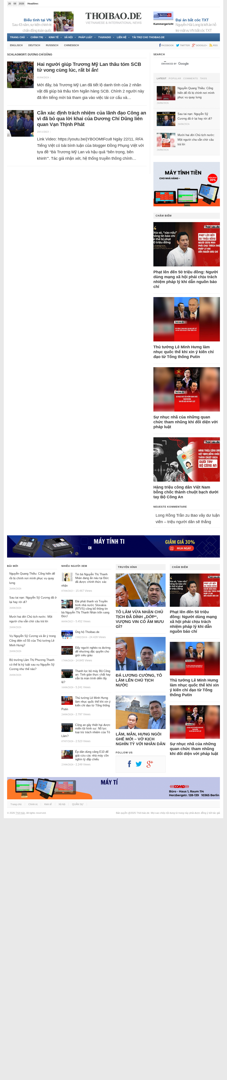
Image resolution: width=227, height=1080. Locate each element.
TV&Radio (104, 37)
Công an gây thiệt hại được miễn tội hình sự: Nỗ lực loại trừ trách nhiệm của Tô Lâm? (85, 730)
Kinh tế (54, 37)
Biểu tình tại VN (37, 20)
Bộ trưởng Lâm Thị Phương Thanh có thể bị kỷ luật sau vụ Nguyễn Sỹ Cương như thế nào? (32, 664)
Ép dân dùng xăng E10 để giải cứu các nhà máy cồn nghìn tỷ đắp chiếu (92, 755)
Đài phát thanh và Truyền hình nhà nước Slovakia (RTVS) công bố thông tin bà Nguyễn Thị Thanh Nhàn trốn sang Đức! (85, 609)
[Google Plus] (152, 765)
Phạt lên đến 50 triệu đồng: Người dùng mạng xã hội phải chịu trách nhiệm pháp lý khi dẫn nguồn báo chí (185, 279)
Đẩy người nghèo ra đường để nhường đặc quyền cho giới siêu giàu (92, 651)
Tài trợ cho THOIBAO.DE (148, 37)
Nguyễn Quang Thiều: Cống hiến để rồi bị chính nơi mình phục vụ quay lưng (32, 578)
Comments (190, 78)
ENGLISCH (16, 45)
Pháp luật (85, 37)
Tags (203, 78)
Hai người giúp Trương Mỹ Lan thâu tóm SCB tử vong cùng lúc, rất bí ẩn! (89, 67)
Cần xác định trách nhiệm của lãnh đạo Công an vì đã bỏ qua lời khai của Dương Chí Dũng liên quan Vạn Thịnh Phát (91, 118)
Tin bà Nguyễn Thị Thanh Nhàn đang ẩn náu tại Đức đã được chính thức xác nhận (85, 580)
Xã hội (68, 37)
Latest (161, 78)
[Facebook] (131, 765)
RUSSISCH (52, 45)
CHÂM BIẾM (164, 215)
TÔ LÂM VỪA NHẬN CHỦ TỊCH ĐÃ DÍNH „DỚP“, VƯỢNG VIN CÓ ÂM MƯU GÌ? (140, 619)
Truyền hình (127, 567)
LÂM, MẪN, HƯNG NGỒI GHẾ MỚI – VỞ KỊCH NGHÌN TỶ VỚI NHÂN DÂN (140, 739)
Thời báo (20, 813)
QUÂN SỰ (77, 804)
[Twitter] (141, 765)
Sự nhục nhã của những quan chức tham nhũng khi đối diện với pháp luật (185, 422)
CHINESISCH (71, 45)
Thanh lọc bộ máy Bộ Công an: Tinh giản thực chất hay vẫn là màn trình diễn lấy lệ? (86, 676)
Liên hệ (121, 37)
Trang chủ (17, 37)
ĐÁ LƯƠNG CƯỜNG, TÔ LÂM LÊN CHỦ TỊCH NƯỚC (139, 680)
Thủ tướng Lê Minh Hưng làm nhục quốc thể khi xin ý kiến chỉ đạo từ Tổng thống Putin (183, 352)
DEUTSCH (34, 45)
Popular (175, 78)
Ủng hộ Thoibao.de (87, 632)
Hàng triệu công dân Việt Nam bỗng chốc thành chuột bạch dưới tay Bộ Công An (185, 492)
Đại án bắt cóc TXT (192, 20)
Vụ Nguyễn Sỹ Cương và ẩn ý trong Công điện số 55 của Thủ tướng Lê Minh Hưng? (32, 640)
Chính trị (37, 37)
